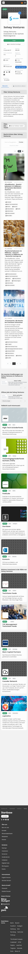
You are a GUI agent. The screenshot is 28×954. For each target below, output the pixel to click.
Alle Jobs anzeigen (6, 401)
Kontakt (4, 830)
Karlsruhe (20, 932)
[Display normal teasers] (22, 151)
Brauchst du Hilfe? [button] (14, 145)
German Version (6, 880)
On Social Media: (7, 70)
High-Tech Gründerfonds (12, 204)
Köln (18, 929)
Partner (4, 839)
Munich (17, 923)
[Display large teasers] (19, 151)
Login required (21, 67)
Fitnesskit (4, 888)
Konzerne (4, 854)
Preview (21, 142)
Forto (11, 951)
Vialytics (12, 945)
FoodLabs (9, 202)
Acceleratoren (6, 857)
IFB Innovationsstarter (11, 274)
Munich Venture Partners (12, 342)
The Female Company (16, 939)
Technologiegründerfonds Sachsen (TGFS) (15, 348)
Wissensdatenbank (7, 833)
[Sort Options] (15, 151)
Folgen (14, 40)
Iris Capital (9, 344)
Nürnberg (13, 932)
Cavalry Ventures (10, 355)
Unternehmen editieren (20, 86)
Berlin (12, 923)
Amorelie (19, 948)
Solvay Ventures (10, 208)
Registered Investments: (18, 53)
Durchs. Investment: (8, 53)
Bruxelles (6, 80)
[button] (22, 3)
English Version (6, 877)
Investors (19, 808)
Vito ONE (9, 357)
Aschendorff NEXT (11, 351)
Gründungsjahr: (7, 58)
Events (4, 869)
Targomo (13, 948)
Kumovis (15, 206)
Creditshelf (13, 942)
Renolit (18, 208)
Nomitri (8, 206)
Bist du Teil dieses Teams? (17, 125)
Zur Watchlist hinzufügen (15, 44)
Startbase (19, 355)
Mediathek (5, 836)
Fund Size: (17, 48)
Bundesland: (6, 78)
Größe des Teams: (19, 58)
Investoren (5, 851)
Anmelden (4, 816)
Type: (5, 48)
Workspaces (5, 866)
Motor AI (17, 951)
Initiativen (4, 860)
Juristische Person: (19, 70)
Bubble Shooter (6, 891)
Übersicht (5, 86)
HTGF (19, 942)
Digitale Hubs (5, 863)
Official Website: (18, 64)
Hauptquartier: (7, 64)
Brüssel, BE (8, 66)
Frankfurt (13, 926)
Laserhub (19, 945)
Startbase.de (4, 808)
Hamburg (13, 929)
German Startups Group (12, 346)
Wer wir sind (5, 827)
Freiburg (12, 935)
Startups (4, 848)
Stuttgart (19, 926)
